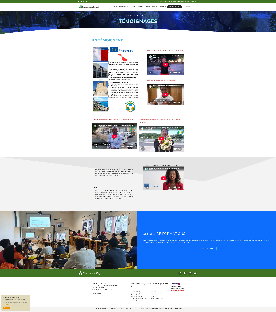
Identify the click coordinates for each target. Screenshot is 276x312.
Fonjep (152, 296)
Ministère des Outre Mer (137, 296)
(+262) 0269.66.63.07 (164, 1)
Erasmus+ (148, 6)
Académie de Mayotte (136, 294)
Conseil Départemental (156, 293)
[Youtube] (81, 1)
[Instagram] (86, 1)
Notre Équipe (113, 308)
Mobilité (154, 6)
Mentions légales (174, 308)
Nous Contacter (129, 308)
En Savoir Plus (208, 248)
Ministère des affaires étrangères (138, 298)
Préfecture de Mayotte (136, 293)
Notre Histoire (120, 308)
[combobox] (191, 6)
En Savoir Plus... (7, 304)
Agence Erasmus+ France (157, 298)
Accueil (115, 6)
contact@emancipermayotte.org (176, 1)
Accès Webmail (97, 293)
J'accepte (6, 307)
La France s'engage (135, 291)
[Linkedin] (83, 1)
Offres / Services (137, 6)
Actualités (163, 6)
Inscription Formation (174, 6)
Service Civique (154, 294)
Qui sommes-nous (124, 6)
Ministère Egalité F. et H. (136, 300)
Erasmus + (153, 291)
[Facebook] (78, 1)
